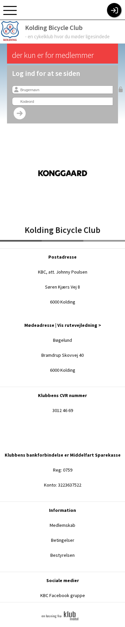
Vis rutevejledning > (79, 325)
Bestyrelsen (62, 555)
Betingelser (62, 540)
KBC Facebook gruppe (62, 595)
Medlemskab (62, 525)
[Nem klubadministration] (62, 624)
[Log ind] (114, 10)
